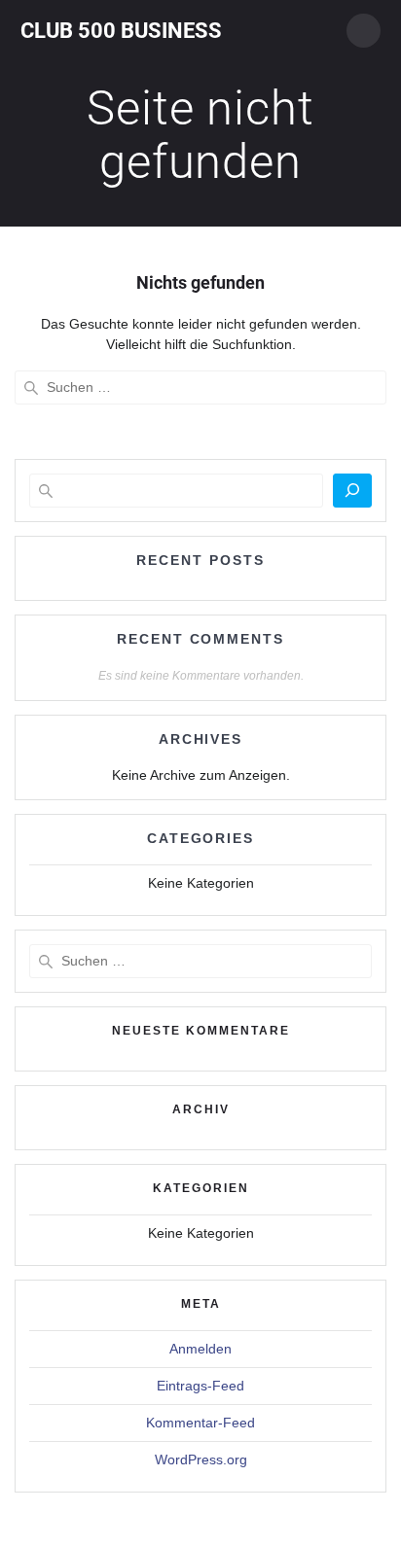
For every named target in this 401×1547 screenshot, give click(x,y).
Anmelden (200, 1348)
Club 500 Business (121, 30)
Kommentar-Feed (200, 1422)
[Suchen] (352, 491)
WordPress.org (201, 1459)
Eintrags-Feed (200, 1385)
